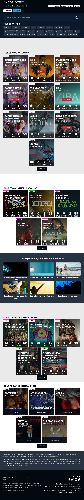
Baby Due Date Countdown (53, 490)
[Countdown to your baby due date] (15, 287)
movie (38, 456)
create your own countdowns (57, 459)
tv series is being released (50, 456)
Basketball (73, 35)
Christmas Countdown (52, 486)
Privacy (24, 478)
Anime (8, 27)
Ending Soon (16, 6)
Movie (32, 140)
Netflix (60, 31)
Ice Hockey (43, 35)
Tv (34, 27)
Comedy (50, 31)
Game (6, 56)
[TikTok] (79, 480)
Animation (21, 31)
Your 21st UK (77, 492)
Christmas (62, 35)
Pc (68, 27)
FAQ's (5, 478)
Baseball (69, 31)
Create (8, 11)
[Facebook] (69, 480)
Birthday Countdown (65, 492)
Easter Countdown (77, 487)
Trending (8, 6)
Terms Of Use (16, 478)
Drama (32, 31)
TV (50, 6)
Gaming (63, 6)
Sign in (17, 11)
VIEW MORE (42, 169)
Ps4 (53, 35)
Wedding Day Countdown (71, 490)
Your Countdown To (11, 454)
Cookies (29, 478)
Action (41, 31)
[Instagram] (75, 480)
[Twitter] (72, 480)
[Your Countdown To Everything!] (13, 2)
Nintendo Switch (12, 35)
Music (70, 6)
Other (32, 84)
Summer (11, 456)
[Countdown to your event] (68, 287)
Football (32, 35)
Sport (77, 6)
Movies (57, 6)
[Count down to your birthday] (42, 269)
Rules (9, 478)
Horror (59, 27)
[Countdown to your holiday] (68, 269)
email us (25, 487)
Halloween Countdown (68, 486)
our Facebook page (73, 463)
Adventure (10, 31)
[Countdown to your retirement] (42, 287)
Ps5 (23, 35)
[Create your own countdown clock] (15, 269)
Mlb (78, 31)
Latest (24, 6)
